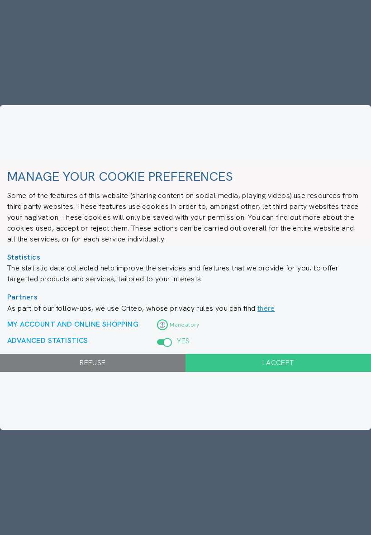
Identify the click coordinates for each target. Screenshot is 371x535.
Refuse (92, 362)
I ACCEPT (278, 362)
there (266, 308)
